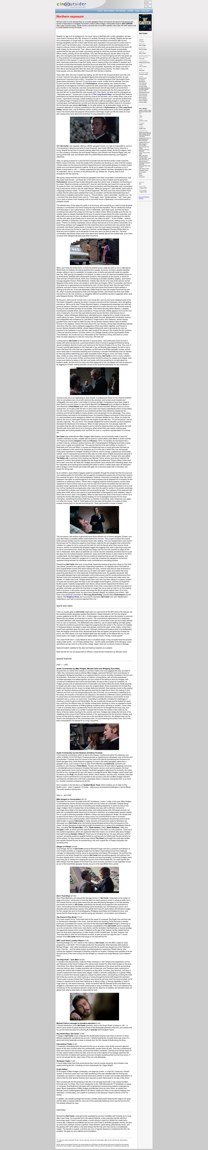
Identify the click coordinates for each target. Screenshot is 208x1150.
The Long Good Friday (102, 94)
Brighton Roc (72, 596)
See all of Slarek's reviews (144, 197)
